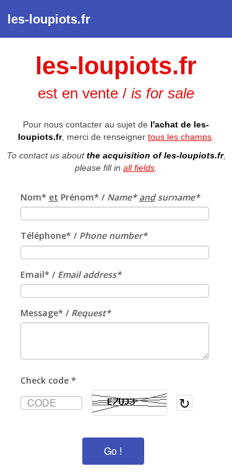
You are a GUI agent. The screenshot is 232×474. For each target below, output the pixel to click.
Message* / (65, 313)
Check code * (48, 380)
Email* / (70, 274)
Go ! (113, 451)
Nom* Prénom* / (110, 197)
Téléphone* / (83, 235)
